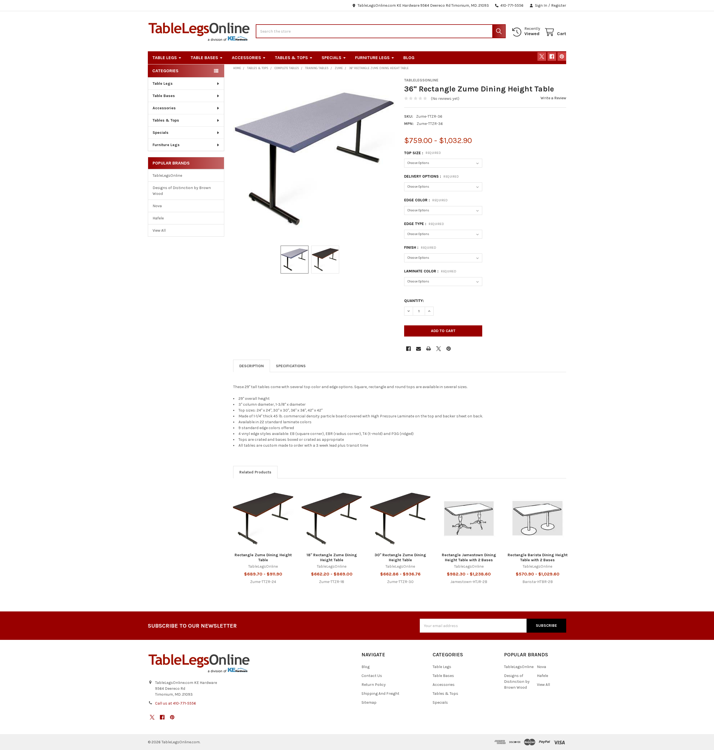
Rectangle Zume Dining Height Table (263, 557)
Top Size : (422, 153)
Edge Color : (426, 200)
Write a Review (553, 98)
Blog (408, 57)
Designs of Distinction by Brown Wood (182, 190)
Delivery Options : (431, 176)
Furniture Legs (372, 57)
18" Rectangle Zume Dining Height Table (332, 557)
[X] (541, 56)
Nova (157, 206)
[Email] (418, 348)
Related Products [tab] (255, 472)
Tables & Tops (291, 57)
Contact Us (371, 675)
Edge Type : (424, 223)
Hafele (158, 218)
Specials (331, 57)
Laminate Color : (430, 271)
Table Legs (164, 57)
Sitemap (369, 702)
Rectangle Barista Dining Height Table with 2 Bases (538, 557)
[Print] (428, 348)
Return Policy (373, 684)
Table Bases (204, 57)
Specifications (291, 366)
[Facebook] (551, 56)
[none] (314, 159)
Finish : (420, 247)
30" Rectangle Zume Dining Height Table (400, 557)
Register (558, 5)
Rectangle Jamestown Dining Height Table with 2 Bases (469, 557)
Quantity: (414, 300)
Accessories (246, 57)
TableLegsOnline (167, 175)
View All (159, 230)
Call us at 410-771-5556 (175, 703)
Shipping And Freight (380, 693)
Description (251, 366)
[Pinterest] (562, 56)
